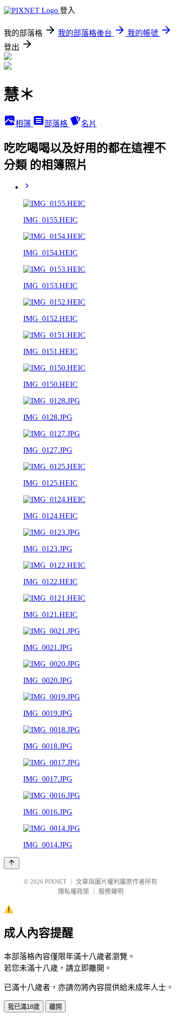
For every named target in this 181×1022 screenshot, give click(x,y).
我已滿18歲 (24, 1006)
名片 (89, 123)
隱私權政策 (73, 891)
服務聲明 (111, 891)
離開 (55, 1006)
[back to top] (11, 863)
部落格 (57, 123)
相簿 (24, 123)
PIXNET (56, 881)
